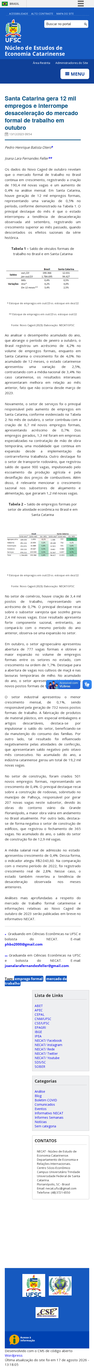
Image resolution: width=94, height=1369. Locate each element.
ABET (39, 1006)
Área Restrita (42, 63)
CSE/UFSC (42, 1023)
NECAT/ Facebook (48, 1040)
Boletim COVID (46, 1100)
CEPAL (39, 1014)
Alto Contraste (42, 13)
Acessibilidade (18, 13)
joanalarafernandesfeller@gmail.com (37, 965)
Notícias (41, 1122)
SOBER (40, 1066)
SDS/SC (40, 1062)
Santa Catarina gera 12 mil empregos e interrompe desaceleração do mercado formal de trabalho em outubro (41, 113)
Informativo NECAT (49, 1113)
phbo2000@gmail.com (24, 944)
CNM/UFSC (43, 1019)
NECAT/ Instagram (48, 1045)
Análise (40, 1091)
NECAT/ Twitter (46, 1053)
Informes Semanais (49, 1117)
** (50, 158)
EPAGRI (40, 1027)
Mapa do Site (65, 13)
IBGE (38, 1032)
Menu (77, 74)
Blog (38, 1096)
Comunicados (45, 1104)
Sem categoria (45, 1126)
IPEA (38, 1036)
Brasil (14, 4)
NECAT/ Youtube (47, 1058)
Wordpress (14, 1355)
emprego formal (29, 978)
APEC (39, 1010)
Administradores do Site (71, 63)
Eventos (41, 1109)
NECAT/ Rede (45, 1049)
